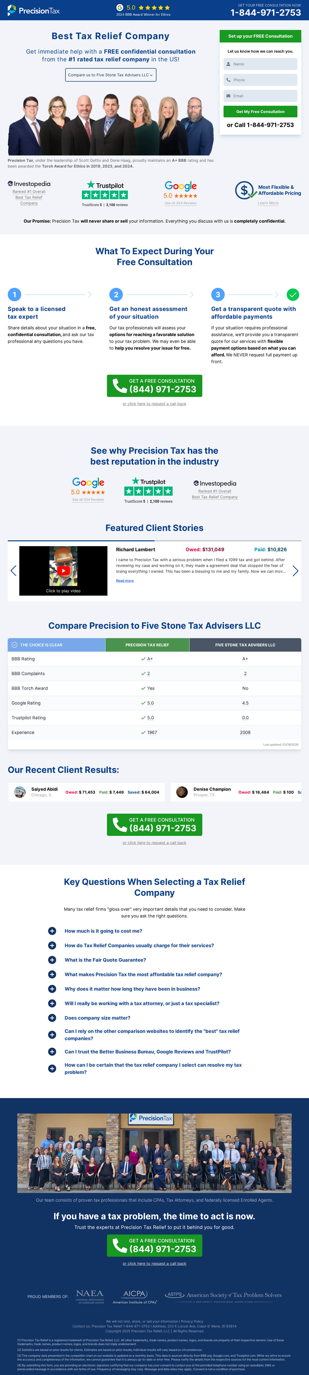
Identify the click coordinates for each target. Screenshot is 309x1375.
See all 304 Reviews (181, 203)
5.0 (150, 702)
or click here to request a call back (154, 403)
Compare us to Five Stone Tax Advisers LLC (108, 74)
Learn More (268, 202)
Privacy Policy (192, 1321)
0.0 (245, 717)
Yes (150, 688)
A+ (150, 658)
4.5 (245, 702)
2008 (245, 732)
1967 (152, 732)
